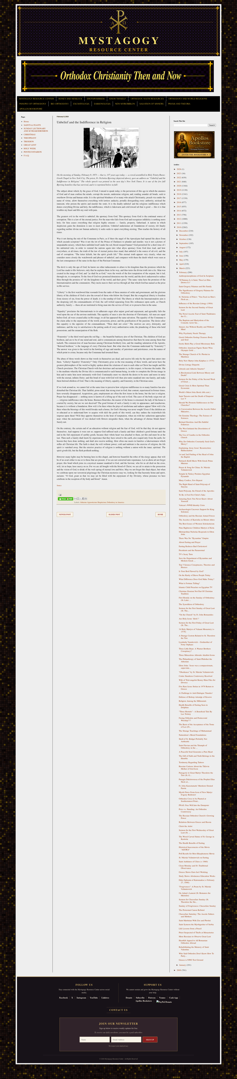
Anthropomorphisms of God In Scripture (196, 275)
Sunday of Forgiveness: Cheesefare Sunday (197, 905)
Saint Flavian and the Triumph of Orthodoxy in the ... (193, 746)
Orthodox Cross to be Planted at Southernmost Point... (192, 799)
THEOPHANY (30, 137)
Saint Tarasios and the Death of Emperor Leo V (196, 397)
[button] (7, 1066)
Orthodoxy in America (115, 502)
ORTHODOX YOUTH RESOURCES (147, 99)
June (181, 255)
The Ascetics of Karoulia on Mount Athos (197, 519)
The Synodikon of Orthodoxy (191, 604)
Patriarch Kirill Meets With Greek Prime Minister (196, 462)
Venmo (162, 997)
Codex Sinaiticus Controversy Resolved (195, 676)
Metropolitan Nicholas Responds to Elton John (196, 533)
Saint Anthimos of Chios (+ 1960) (193, 861)
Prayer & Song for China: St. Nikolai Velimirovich (194, 468)
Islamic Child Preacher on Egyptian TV (195, 587)
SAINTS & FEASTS (32, 125)
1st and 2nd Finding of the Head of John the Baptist (196, 455)
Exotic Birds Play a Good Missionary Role (197, 343)
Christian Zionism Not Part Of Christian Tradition (196, 592)
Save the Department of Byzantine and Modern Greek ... (195, 559)
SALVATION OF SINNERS (151, 104)
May (181, 259)
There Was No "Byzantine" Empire (194, 538)
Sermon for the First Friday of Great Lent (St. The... (196, 623)
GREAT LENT (30, 144)
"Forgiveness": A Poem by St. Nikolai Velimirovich (195, 887)
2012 (179, 218)
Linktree (105, 997)
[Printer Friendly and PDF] (65, 499)
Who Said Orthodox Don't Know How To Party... (196, 954)
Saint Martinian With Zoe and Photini (195, 920)
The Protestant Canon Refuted (191, 910)
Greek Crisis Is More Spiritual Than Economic (194, 386)
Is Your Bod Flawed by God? (191, 571)
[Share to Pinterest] (85, 498)
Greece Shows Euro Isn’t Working (193, 872)
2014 (179, 210)
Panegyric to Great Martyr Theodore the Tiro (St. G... (196, 774)
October (183, 239)
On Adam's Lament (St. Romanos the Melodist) (195, 894)
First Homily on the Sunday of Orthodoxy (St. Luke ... (197, 598)
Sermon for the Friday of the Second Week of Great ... (197, 380)
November (184, 235)
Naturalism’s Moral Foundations (192, 734)
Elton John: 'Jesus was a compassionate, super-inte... (196, 666)
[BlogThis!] (78, 498)
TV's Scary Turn (186, 554)
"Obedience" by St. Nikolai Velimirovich (196, 672)
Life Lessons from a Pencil (190, 928)
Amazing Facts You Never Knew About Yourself (196, 500)
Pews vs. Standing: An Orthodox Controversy (193, 810)
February (183, 272)
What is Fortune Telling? (189, 583)
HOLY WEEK (30, 148)
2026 (179, 169)
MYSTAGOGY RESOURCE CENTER (36, 99)
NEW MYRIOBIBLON (125, 104)
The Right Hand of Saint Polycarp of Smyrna (194, 485)
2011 (179, 223)
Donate (129, 997)
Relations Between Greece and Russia (195, 822)
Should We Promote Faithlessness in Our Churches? (196, 403)
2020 (179, 185)
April (181, 263)
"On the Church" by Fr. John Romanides (196, 614)
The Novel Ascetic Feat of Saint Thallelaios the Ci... (197, 315)
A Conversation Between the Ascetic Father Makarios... (197, 410)
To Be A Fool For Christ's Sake (192, 494)
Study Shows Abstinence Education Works (197, 876)
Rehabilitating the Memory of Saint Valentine (194, 948)
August (182, 247)
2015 (179, 206)
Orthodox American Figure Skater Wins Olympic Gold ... (196, 349)
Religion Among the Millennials (192, 701)
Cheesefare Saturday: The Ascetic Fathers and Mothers (196, 915)
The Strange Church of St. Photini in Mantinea (194, 355)
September (184, 243)
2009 (179, 970)
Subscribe (140, 997)
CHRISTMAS (29, 134)
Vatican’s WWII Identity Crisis (192, 505)
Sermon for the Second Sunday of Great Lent (196, 308)
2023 (179, 173)
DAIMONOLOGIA (102, 104)
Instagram (81, 997)
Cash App (173, 997)
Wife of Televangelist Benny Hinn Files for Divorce (197, 681)
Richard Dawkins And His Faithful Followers (193, 423)
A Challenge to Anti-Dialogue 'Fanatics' (196, 693)
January (183, 965)
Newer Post (65, 514)
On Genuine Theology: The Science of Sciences (195, 416)
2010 (179, 227)
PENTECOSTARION (33, 151)
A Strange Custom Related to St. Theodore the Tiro (197, 636)
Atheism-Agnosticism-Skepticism (93, 502)
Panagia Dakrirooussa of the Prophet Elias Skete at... (197, 780)
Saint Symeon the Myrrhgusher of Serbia (196, 924)
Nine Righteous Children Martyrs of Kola (196, 527)
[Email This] (75, 498)
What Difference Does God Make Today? (196, 579)
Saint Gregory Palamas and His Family (195, 286)
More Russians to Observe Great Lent (195, 936)
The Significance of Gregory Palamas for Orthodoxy (196, 291)
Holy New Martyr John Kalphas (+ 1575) (196, 360)
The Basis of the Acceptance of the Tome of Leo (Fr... (196, 725)
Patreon (151, 997)
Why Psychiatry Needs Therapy (192, 333)
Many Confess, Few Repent (190, 480)
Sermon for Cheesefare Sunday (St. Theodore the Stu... (194, 900)
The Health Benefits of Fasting (192, 843)
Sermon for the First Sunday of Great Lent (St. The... (197, 609)
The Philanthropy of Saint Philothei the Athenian (195, 660)
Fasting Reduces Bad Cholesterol (193, 546)
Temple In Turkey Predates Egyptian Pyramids (194, 475)
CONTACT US (118, 1010)
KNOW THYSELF (117, 99)
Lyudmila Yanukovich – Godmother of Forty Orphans (195, 643)
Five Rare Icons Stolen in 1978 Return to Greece (196, 687)
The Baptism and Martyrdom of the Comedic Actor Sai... (194, 321)
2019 (179, 190)
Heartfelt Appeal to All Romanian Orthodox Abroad (193, 941)
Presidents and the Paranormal (192, 550)
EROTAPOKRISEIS (96, 99)
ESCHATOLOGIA (81, 104)
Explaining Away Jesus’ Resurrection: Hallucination (195, 449)
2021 (179, 181)
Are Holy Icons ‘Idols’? (189, 618)
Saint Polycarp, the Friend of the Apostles (196, 490)
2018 (179, 194)
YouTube (94, 997)
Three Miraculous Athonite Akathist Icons (197, 655)
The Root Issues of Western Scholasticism (196, 523)
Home (160, 514)
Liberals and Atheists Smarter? (192, 368)
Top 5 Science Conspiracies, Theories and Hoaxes (197, 566)
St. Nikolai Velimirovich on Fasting (194, 857)
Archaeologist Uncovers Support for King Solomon (196, 510)
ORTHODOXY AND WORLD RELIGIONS (187, 99)
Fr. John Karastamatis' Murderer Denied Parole (196, 787)
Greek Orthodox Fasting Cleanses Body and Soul (196, 338)
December (184, 230)
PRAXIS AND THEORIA (179, 104)
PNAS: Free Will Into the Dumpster (194, 805)
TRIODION (29, 141)
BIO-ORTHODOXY (60, 104)
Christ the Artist (185, 826)
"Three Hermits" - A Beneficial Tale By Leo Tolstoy (195, 712)
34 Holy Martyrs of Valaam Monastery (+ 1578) (196, 630)
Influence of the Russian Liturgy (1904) (196, 303)
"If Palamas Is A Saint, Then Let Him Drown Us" (195, 281)
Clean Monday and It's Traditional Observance (193, 866)
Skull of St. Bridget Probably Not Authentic (193, 740)
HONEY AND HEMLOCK (70, 99)
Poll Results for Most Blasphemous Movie (197, 853)
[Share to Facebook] (83, 498)
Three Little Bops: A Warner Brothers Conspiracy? (195, 649)
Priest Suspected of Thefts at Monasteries (196, 932)
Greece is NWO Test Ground (191, 959)
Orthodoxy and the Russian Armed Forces (197, 515)
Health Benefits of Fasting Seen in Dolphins (193, 706)
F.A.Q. (26, 155)
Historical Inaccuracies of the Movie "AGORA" (194, 848)
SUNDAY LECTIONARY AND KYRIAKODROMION (36, 129)
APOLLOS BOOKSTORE (30, 109)
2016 (179, 202)
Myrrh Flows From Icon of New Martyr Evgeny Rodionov (195, 793)
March (182, 268)
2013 (179, 214)
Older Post (114, 514)
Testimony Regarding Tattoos (191, 762)
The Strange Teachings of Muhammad (195, 730)
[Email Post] (59, 494)
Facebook (63, 997)
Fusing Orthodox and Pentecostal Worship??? (193, 719)
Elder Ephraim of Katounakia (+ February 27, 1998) (197, 881)
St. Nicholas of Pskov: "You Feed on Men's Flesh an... (197, 298)
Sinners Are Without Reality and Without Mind (196, 328)
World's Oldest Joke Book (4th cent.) (194, 392)
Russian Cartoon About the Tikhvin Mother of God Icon (194, 767)
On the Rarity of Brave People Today (194, 575)
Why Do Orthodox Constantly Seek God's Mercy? (197, 442)
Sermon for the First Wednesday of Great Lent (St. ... (196, 831)
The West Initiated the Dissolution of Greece (194, 429)
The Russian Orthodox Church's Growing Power (196, 816)
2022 (179, 177)
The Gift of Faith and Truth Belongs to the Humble (197, 757)
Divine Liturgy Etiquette (189, 364)
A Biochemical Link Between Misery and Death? (196, 373)
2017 (179, 198)
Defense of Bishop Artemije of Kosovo (195, 697)
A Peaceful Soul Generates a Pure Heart (196, 751)
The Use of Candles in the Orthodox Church (194, 436)
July (181, 251)
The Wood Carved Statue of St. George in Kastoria (196, 837)
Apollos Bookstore (144, 1000)
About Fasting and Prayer (189, 542)
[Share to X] (80, 498)
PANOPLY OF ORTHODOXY (32, 104)
